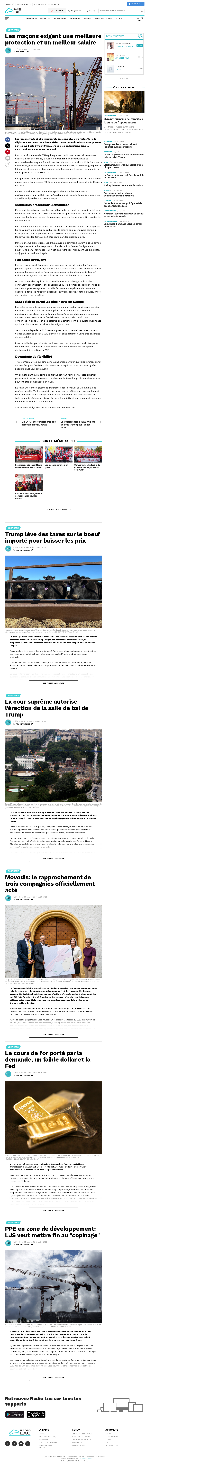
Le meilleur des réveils (82, 1434)
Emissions (31, 19)
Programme (75, 11)
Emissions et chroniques (49, 1437)
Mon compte (136, 4)
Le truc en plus (111, 1445)
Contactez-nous (24, 4)
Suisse (108, 1439)
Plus (118, 19)
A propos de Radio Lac (48, 1442)
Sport (107, 1442)
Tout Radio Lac (78, 1445)
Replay (92, 11)
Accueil (42, 1434)
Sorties (87, 19)
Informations (77, 1442)
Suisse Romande (112, 1437)
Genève (108, 1434)
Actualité (45, 19)
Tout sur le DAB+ (103, 19)
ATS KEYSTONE (23, 52)
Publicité (10, 4)
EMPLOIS (42, 1448)
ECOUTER (58, 11)
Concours (75, 19)
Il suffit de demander (81, 1437)
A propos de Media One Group (46, 4)
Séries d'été (60, 19)
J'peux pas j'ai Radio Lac (82, 1439)
